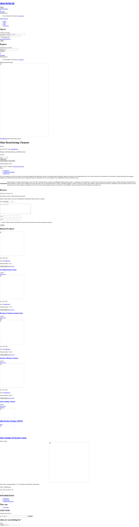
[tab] (71, 170)
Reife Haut (21, 166)
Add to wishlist (4, 161)
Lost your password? (5, 39)
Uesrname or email (5, 34)
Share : (2, 168)
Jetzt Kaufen (12, 161)
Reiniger (5, 138)
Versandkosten (14, 149)
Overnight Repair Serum (8, 270)
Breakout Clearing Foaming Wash (11, 313)
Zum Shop (21, 16)
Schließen (2, 11)
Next (1, 424)
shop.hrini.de (7, 3)
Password (2, 36)
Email (1, 49)
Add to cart (3, 159)
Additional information (9, 172)
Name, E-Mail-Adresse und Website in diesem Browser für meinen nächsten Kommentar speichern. (27, 222)
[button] (69, 10)
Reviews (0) (6, 173)
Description (6, 170)
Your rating (3, 201)
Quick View (11, 266)
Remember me (5, 37)
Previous (2, 407)
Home (1, 138)
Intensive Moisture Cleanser (9, 358)
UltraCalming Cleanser (7, 401)
